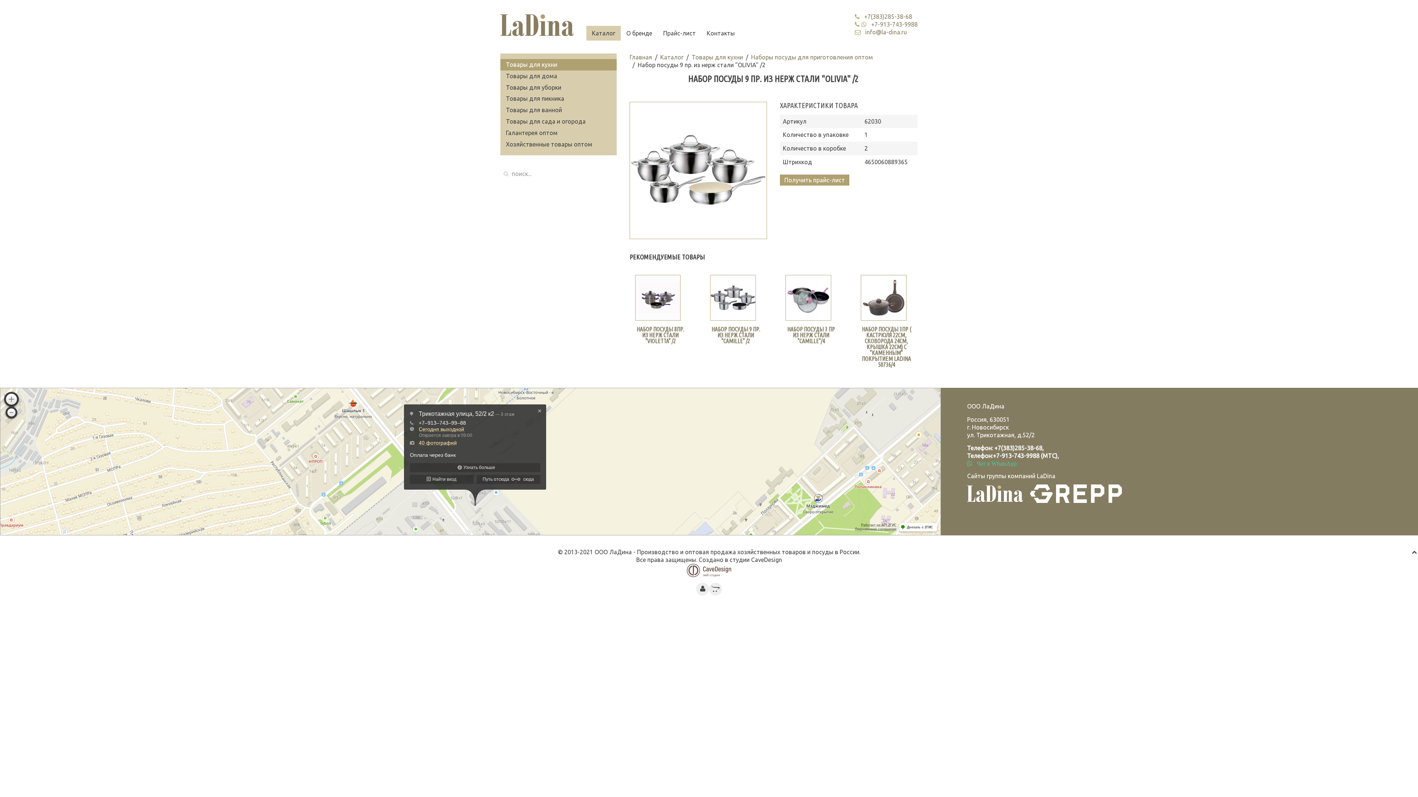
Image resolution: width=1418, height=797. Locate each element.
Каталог (603, 33)
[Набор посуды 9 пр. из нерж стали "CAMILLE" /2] (733, 298)
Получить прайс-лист (814, 180)
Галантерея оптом (532, 133)
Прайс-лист (679, 33)
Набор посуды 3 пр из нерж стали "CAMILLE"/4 (811, 335)
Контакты (721, 33)
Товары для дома (531, 76)
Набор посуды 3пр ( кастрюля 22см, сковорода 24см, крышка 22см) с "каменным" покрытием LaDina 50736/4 (886, 347)
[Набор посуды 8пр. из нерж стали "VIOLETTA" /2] (658, 298)
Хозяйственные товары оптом (549, 144)
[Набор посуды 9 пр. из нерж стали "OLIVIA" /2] (698, 170)
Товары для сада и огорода (546, 121)
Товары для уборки (533, 87)
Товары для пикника (535, 98)
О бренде (639, 33)
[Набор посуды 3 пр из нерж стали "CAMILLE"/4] (808, 298)
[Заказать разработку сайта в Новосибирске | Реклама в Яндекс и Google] (709, 569)
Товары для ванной (534, 110)
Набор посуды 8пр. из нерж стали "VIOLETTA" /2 (660, 335)
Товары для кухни (717, 57)
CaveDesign (766, 559)
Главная (641, 57)
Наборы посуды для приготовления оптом (812, 57)
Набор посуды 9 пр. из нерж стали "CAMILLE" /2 (736, 335)
